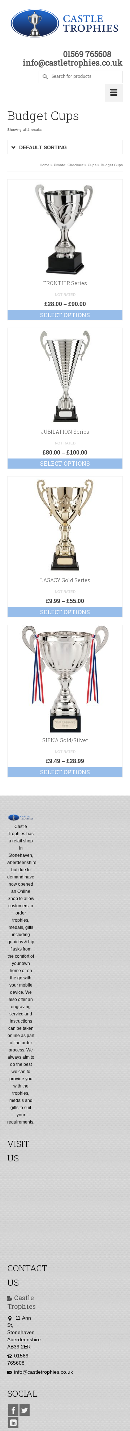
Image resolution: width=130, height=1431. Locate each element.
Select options (65, 315)
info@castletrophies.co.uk (43, 1372)
